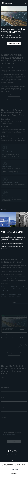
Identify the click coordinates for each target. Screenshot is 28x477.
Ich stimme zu (14, 473)
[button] (25, 3)
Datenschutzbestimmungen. (9, 434)
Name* (2, 377)
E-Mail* (2, 397)
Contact (14, 98)
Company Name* (5, 387)
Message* (3, 417)
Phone (2, 407)
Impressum (18, 454)
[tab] (8, 220)
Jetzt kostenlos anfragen (14, 43)
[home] (6, 3)
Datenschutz (10, 454)
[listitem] (14, 327)
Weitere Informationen (14, 469)
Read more (14, 353)
